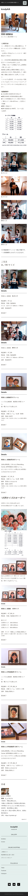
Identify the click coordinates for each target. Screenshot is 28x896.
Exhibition (3, 839)
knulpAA (5, 9)
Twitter (2, 867)
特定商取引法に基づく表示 (7, 854)
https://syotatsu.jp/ (11, 815)
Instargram (4, 873)
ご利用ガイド (4, 851)
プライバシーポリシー (6, 857)
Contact (3, 841)
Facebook (3, 870)
